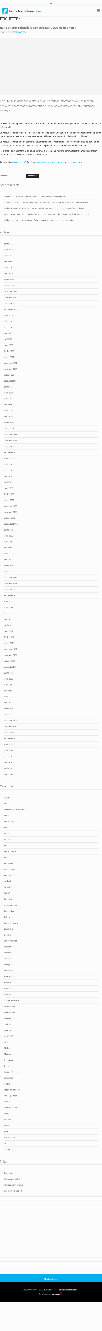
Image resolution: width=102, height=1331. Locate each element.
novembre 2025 (10, 297)
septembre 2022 (11, 524)
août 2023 (8, 458)
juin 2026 (8, 256)
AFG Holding (9, 822)
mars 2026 (8, 274)
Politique (14, 162)
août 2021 (8, 601)
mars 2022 (8, 560)
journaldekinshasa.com (53, 1290)
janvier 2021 (9, 643)
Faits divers (9, 977)
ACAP (6, 804)
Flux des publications (12, 1179)
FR (51, 4)
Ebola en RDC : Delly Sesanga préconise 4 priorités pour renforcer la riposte (34, 196)
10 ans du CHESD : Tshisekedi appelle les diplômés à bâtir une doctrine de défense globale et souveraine (46, 202)
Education (8, 953)
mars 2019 (8, 774)
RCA (47, 162)
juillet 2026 (8, 250)
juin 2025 (8, 327)
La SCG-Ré (8, 1036)
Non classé (8, 1060)
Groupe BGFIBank (11, 1000)
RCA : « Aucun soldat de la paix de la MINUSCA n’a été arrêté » (38, 27)
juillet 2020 (8, 679)
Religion (7, 1102)
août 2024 (8, 387)
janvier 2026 (9, 285)
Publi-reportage (10, 1096)
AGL (6, 845)
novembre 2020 (10, 655)
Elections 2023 (10, 959)
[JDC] (21, 11)
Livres (6, 1042)
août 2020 (8, 673)
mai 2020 (8, 691)
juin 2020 (8, 685)
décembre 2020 (10, 649)
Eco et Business (10, 941)
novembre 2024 (10, 369)
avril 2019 (8, 768)
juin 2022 (8, 542)
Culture (7, 917)
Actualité (7, 816)
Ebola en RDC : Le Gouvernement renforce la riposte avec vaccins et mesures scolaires (39, 220)
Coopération (9, 911)
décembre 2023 (10, 434)
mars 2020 (8, 703)
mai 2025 (8, 333)
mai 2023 (8, 476)
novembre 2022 (10, 512)
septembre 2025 (11, 309)
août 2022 (8, 530)
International (9, 1012)
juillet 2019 (8, 750)
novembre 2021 (10, 583)
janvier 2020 (9, 715)
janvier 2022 (9, 572)
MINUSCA (41, 162)
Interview (8, 1018)
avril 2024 (8, 411)
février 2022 (9, 566)
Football (7, 988)
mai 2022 (8, 548)
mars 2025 (8, 345)
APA (6, 857)
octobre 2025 (9, 303)
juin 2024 (8, 399)
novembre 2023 (10, 440)
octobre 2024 (9, 375)
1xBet (6, 798)
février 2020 (9, 709)
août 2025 (8, 315)
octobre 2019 (9, 732)
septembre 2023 (11, 452)
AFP (6, 828)
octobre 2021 (9, 589)
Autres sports (9, 875)
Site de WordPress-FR (13, 1191)
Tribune (7, 1149)
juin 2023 (8, 470)
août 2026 (8, 244)
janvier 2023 (9, 500)
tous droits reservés (71, 1290)
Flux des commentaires (13, 1185)
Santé (6, 1114)
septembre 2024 (11, 381)
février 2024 (9, 423)
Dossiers (7, 935)
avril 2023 (8, 482)
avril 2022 (8, 554)
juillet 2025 (8, 321)
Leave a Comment (74, 162)
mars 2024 (8, 417)
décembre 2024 (10, 363)
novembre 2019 (10, 726)
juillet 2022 (8, 536)
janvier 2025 (9, 357)
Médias (7, 1048)
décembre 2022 (10, 506)
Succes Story (9, 1137)
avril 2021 (8, 625)
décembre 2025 (10, 291)
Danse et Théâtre (11, 923)
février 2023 (9, 494)
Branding (8, 899)
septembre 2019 (11, 738)
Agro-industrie (10, 851)
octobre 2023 (9, 446)
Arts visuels (9, 863)
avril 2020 (8, 697)
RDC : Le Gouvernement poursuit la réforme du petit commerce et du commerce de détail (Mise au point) (46, 214)
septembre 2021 (11, 595)
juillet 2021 (8, 607)
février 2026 (9, 280)
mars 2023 (8, 488)
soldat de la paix (56, 162)
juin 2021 (8, 613)
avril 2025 (8, 339)
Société (7, 1126)
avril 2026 (8, 268)
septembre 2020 (11, 667)
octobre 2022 (9, 518)
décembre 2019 (10, 721)
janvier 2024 (9, 429)
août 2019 (8, 744)
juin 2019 (8, 756)
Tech (6, 1143)
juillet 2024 (8, 393)
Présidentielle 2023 (12, 1090)
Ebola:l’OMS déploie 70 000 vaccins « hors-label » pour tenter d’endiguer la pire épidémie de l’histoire (44, 208)
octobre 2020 (9, 661)
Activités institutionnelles (14, 810)
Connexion (8, 1173)
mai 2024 (8, 405)
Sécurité (22, 162)
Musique (7, 1054)
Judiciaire (8, 1024)
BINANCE (8, 887)
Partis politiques (10, 1072)
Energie (7, 965)
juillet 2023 (8, 464)
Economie (8, 947)
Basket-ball (8, 881)
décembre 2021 (10, 578)
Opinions (7, 1066)
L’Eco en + (8, 1030)
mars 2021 (8, 631)
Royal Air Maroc (10, 1108)
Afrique (7, 834)
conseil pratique (10, 905)
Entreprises (8, 971)
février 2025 (9, 351)
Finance (7, 982)
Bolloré (7, 893)
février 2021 (9, 637)
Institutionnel (9, 1006)
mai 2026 (8, 262)
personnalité (9, 1078)
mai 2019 (8, 762)
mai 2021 (8, 619)
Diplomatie (8, 929)
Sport (6, 1131)
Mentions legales (51, 1279)
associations (9, 869)
